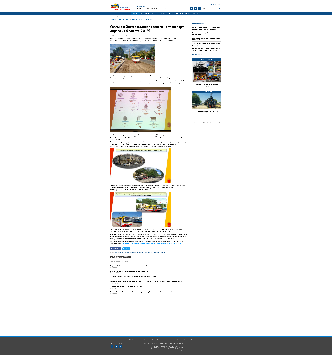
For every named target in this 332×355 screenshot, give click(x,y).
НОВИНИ (134, 13)
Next (219, 122)
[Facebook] (191, 8)
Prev (194, 122)
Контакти (196, 13)
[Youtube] (199, 8)
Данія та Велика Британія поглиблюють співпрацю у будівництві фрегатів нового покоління (142, 292)
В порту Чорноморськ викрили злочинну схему (126, 287)
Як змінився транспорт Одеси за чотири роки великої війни (206, 33)
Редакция (200, 340)
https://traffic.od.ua (120, 6)
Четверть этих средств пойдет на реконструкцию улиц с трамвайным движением (152, 244)
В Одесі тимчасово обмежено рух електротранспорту (129, 271)
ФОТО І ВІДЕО (161, 13)
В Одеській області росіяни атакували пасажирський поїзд (130, 266)
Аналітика (188, 13)
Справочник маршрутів (175, 13)
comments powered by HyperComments (121, 297)
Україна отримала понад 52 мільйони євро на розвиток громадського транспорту (206, 28)
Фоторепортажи (206, 92)
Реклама (193, 340)
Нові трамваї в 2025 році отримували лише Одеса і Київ (206, 39)
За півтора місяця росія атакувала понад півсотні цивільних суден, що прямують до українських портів (146, 281)
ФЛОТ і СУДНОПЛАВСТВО (148, 13)
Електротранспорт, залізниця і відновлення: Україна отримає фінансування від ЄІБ (206, 49)
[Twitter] (195, 8)
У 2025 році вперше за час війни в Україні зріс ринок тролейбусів (206, 44)
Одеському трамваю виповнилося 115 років (207, 85)
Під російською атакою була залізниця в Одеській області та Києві (133, 276)
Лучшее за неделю (207, 59)
